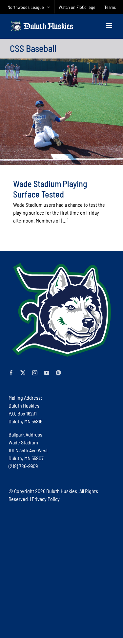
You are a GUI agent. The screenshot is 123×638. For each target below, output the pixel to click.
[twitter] (23, 372)
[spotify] (58, 372)
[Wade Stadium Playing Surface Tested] (61, 112)
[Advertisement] (61, 569)
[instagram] (34, 372)
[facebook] (11, 372)
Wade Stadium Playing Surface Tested (50, 188)
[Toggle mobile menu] (109, 25)
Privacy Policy (46, 499)
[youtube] (46, 372)
